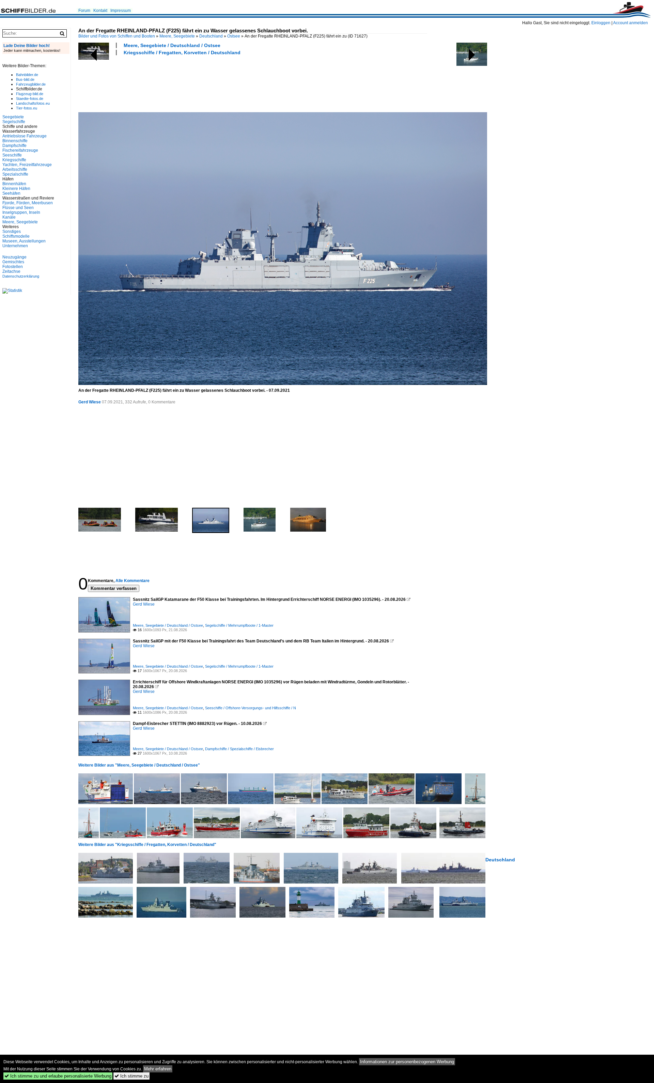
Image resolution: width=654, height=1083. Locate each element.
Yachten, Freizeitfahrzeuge (27, 164)
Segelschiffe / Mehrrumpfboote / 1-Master (239, 625)
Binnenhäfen (14, 183)
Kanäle (9, 217)
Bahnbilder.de (27, 75)
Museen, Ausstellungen (24, 241)
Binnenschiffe (15, 140)
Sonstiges (11, 231)
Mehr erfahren (157, 1068)
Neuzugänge (14, 257)
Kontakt (100, 10)
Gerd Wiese (89, 402)
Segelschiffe (13, 121)
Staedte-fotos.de (29, 99)
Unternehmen (15, 245)
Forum (84, 10)
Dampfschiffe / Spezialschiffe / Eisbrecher (239, 749)
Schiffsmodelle (16, 236)
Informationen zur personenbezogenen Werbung (407, 1061)
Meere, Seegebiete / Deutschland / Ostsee (172, 45)
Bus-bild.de (25, 79)
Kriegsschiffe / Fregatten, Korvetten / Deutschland (182, 52)
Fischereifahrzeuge (20, 150)
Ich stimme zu (131, 1076)
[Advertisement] (202, 83)
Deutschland (211, 36)
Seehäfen (11, 193)
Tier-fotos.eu (26, 108)
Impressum (120, 10)
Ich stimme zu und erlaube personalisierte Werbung (57, 1076)
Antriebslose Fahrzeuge (24, 136)
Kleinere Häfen (16, 188)
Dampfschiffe (14, 145)
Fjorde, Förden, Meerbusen (27, 203)
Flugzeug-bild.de (29, 94)
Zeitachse (11, 271)
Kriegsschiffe (14, 160)
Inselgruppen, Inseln (21, 212)
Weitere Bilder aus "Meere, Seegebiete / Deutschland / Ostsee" (139, 765)
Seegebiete (13, 117)
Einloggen (600, 22)
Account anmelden (630, 22)
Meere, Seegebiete (177, 36)
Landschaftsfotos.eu (33, 103)
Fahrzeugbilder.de (31, 84)
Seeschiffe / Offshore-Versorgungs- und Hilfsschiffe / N (250, 708)
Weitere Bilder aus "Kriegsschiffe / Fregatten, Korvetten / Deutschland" (147, 844)
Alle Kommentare (132, 580)
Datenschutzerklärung (20, 276)
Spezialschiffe (15, 174)
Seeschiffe (12, 155)
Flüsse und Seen (18, 207)
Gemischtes (13, 261)
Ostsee (233, 36)
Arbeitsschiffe (14, 169)
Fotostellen (12, 266)
